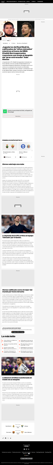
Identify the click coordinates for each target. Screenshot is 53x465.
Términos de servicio (16, 452)
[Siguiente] (32, 150)
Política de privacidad (26, 452)
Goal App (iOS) (48, 452)
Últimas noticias (21, 1)
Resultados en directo (12, 1)
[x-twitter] (29, 449)
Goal (7, 462)
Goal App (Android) (40, 452)
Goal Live (25, 453)
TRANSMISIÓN (40, 1)
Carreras (33, 452)
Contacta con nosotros (6, 452)
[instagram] (26, 449)
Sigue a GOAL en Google (19, 332)
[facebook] (24, 449)
